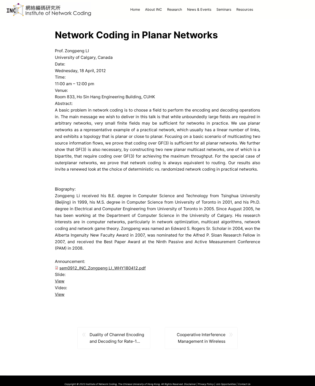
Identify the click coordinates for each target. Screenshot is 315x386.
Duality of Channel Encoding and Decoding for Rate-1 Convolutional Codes (117, 338)
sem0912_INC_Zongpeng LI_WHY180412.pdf (102, 268)
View (59, 281)
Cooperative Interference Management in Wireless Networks (201, 338)
